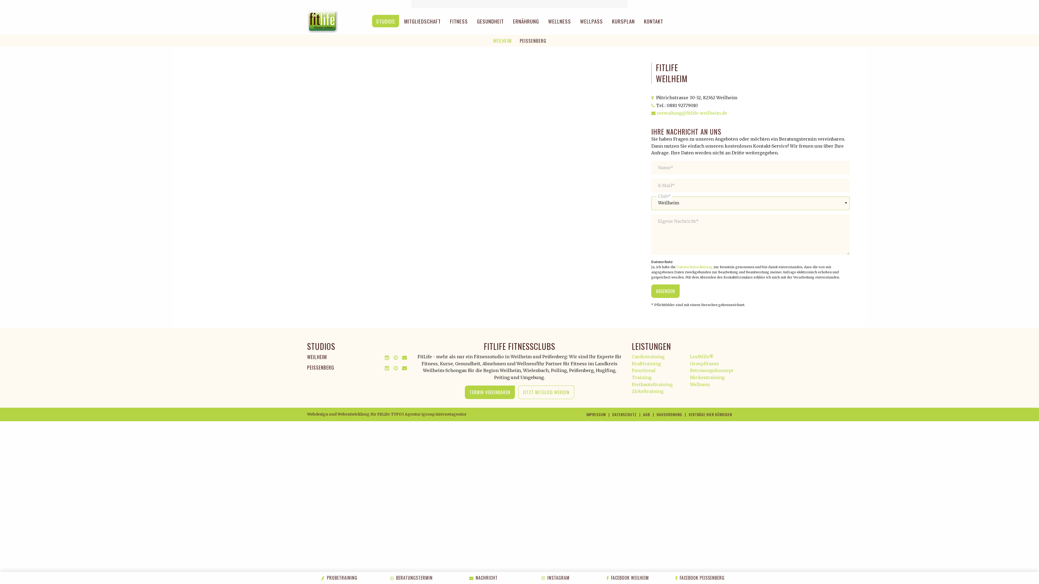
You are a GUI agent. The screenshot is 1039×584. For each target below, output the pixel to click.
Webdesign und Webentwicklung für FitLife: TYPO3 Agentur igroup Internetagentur (386, 414)
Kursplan (623, 21)
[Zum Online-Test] (519, 4)
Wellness (559, 21)
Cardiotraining (648, 356)
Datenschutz (624, 414)
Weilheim (502, 40)
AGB (646, 414)
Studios (385, 21)
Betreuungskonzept (711, 370)
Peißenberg (533, 40)
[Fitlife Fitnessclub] (322, 21)
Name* (665, 167)
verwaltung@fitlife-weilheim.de (692, 113)
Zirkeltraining (647, 391)
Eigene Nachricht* (678, 221)
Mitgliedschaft (422, 21)
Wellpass (591, 21)
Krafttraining (646, 363)
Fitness (459, 21)
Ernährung (526, 21)
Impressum (596, 414)
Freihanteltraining (652, 384)
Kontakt (653, 21)
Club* (664, 196)
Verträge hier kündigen (710, 414)
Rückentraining (707, 377)
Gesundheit (490, 21)
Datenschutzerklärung (694, 267)
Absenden (665, 291)
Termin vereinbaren (489, 392)
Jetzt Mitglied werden (546, 392)
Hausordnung (669, 414)
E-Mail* (666, 185)
